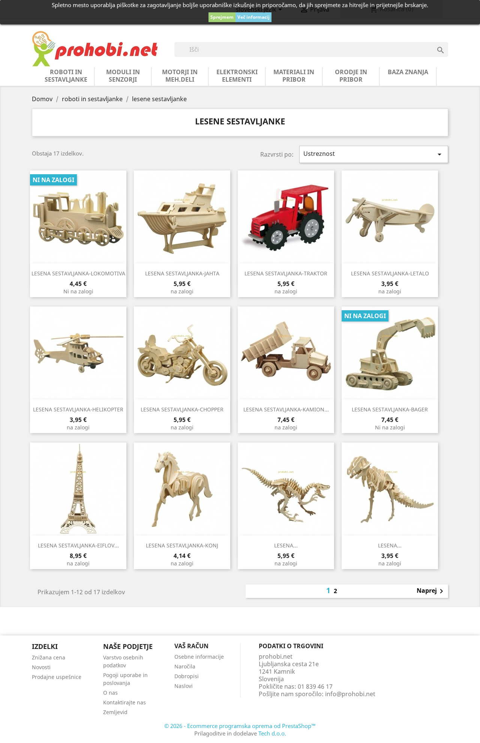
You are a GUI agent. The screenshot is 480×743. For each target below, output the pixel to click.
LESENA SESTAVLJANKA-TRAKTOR (285, 273)
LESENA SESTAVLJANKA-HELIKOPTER (78, 409)
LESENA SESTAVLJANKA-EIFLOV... (78, 545)
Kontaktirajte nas (124, 702)
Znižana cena (48, 657)
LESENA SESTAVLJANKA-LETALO (390, 273)
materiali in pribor (293, 76)
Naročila (184, 666)
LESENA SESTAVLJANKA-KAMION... (286, 409)
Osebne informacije (199, 656)
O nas (110, 692)
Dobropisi (186, 676)
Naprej (431, 591)
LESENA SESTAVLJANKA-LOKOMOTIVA (78, 273)
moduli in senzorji (123, 76)
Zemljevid (115, 712)
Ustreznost (373, 154)
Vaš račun (191, 646)
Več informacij (253, 17)
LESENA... (286, 545)
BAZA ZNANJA (408, 72)
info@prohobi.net (350, 694)
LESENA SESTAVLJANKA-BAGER (390, 409)
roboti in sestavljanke (66, 76)
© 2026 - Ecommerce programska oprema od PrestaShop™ (240, 726)
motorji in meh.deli (180, 76)
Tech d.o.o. (272, 733)
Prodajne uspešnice (56, 676)
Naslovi (183, 685)
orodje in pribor (351, 76)
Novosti (41, 667)
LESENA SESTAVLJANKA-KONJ (182, 545)
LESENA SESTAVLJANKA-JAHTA (182, 273)
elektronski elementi (237, 76)
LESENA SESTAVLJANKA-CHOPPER (182, 409)
